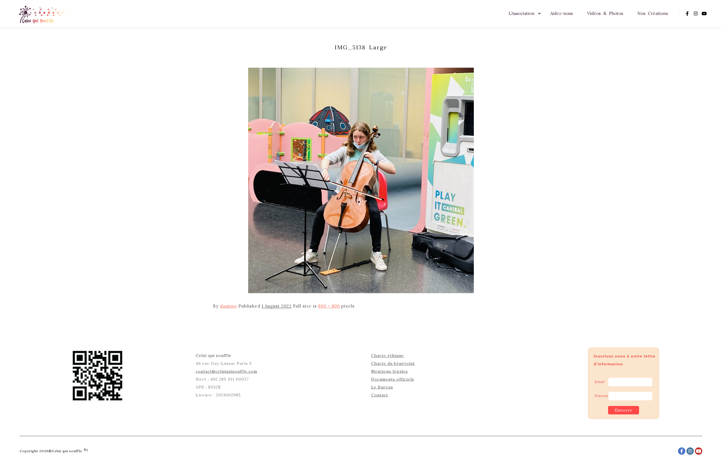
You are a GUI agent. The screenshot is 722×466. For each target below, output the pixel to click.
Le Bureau (382, 387)
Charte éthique (387, 355)
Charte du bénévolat (393, 363)
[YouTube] (704, 13)
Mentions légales (389, 371)
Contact (379, 394)
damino (228, 306)
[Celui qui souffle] (45, 13)
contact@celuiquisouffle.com (226, 371)
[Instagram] (695, 13)
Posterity (97, 449)
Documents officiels (392, 379)
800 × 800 (329, 306)
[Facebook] (687, 13)
